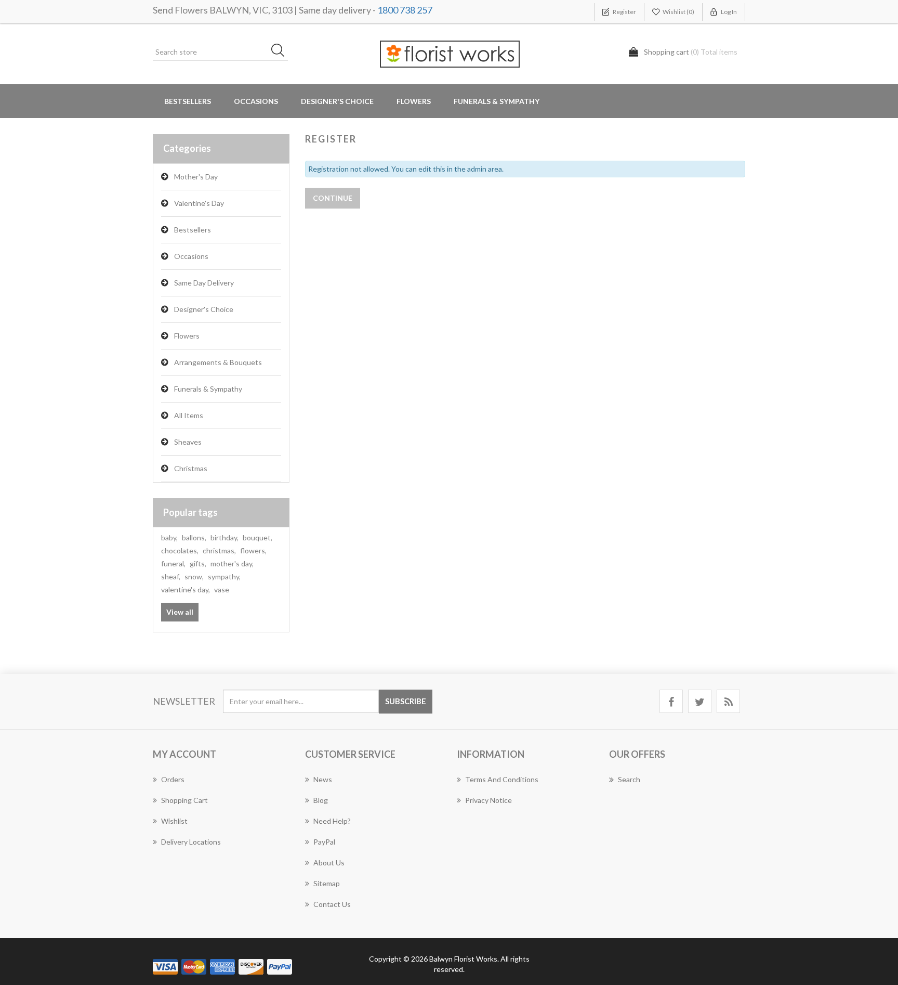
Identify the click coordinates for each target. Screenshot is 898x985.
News (322, 779)
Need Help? (332, 820)
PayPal (324, 841)
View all (179, 611)
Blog (320, 800)
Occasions (191, 256)
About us (329, 862)
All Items (188, 415)
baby (169, 537)
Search (629, 779)
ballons (194, 537)
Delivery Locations (191, 841)
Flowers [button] (414, 101)
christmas (219, 550)
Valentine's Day (199, 203)
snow (194, 576)
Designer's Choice (337, 101)
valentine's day (185, 589)
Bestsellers (187, 101)
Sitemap (326, 883)
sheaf (170, 576)
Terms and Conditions (501, 779)
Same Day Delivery (204, 282)
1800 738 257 (404, 10)
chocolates (180, 550)
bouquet (257, 537)
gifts (198, 563)
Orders (172, 779)
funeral (173, 563)
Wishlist (174, 820)
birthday (224, 537)
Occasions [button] (256, 101)
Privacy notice (488, 800)
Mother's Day (196, 176)
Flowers (187, 335)
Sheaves (188, 441)
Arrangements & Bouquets (218, 362)
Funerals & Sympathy (496, 101)
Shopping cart (184, 800)
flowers (253, 550)
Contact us (332, 904)
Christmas (190, 468)
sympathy (224, 576)
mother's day (232, 563)
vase (221, 589)
